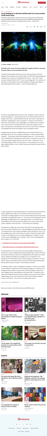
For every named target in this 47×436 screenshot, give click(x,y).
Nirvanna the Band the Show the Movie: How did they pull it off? (12, 378)
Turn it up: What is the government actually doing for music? (11, 316)
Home (2, 7)
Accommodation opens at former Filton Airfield (10, 405)
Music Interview (9, 11)
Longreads (26, 402)
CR (25, 431)
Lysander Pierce (5, 320)
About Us (19, 428)
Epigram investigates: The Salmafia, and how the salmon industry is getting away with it (34, 379)
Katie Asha (3, 348)
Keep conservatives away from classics (35, 405)
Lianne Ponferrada (28, 408)
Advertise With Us (34, 428)
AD (28, 431)
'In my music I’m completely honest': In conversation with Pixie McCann (11, 345)
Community (25, 7)
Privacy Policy (12, 428)
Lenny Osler (4, 408)
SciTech (26, 374)
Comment (12, 7)
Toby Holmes (4, 381)
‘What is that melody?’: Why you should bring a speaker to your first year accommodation (34, 317)
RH (27, 431)
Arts (31, 7)
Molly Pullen (27, 321)
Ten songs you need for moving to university (35, 344)
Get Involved (42, 2)
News (7, 7)
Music (41, 7)
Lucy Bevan (27, 346)
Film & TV (36, 7)
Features (18, 7)
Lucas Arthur (4, 23)
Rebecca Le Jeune (28, 383)
